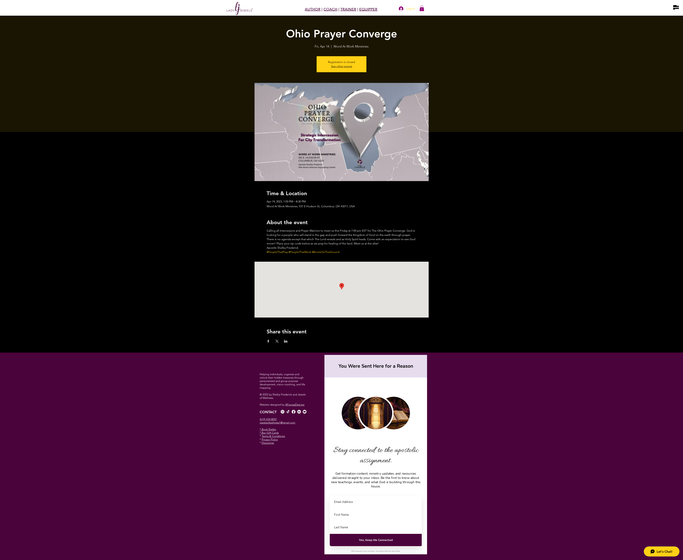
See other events (341, 66)
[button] (676, 7)
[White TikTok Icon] (288, 412)
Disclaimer (268, 443)
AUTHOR (313, 9)
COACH (330, 9)
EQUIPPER (368, 9)
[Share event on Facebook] (268, 341)
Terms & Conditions (273, 436)
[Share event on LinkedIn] (285, 341)
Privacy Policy (270, 439)
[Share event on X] (277, 341)
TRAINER (348, 9)
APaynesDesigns (294, 404)
